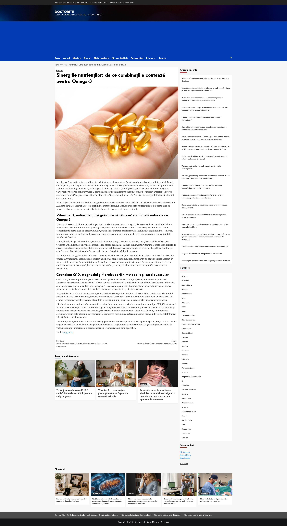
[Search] (231, 58)
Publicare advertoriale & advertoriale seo (71, 2)
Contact (162, 58)
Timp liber (186, 433)
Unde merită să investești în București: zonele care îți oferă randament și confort (204, 157)
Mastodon (184, 463)
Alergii (66, 58)
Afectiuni (77, 58)
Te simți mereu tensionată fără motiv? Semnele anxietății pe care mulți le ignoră (74, 393)
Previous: (81, 344)
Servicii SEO (60, 515)
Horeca (185, 372)
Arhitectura (187, 293)
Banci (184, 311)
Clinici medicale (188, 320)
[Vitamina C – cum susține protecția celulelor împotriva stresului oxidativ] (116, 373)
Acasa (57, 58)
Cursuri (185, 342)
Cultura (185, 337)
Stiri (183, 424)
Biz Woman (185, 452)
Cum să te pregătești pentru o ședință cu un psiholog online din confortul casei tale (204, 128)
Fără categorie (188, 368)
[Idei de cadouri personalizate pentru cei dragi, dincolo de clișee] (72, 484)
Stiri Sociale (185, 458)
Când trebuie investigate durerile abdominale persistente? (201, 118)
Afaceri (185, 276)
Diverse (149, 58)
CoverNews (152, 522)
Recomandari (137, 58)
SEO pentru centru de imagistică (198, 515)
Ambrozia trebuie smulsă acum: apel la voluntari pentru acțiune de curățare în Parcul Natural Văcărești (206, 138)
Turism (185, 438)
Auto (184, 307)
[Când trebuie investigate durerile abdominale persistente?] (215, 484)
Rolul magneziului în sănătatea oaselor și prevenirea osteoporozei (204, 206)
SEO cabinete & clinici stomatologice (102, 515)
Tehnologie (186, 429)
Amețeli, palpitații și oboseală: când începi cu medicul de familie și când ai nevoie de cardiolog (206, 177)
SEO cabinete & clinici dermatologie (136, 515)
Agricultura (187, 285)
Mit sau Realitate (120, 58)
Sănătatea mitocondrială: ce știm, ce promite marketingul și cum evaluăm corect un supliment (206, 89)
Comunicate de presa (191, 324)
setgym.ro (68, 332)
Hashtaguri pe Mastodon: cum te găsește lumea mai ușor (206, 260)
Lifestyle (185, 385)
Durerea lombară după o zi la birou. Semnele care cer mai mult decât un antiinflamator (205, 108)
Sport (184, 416)
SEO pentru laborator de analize (167, 515)
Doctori (87, 58)
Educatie (185, 359)
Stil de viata (187, 420)
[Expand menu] (154, 58)
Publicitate (186, 398)
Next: (157, 342)
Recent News (185, 455)
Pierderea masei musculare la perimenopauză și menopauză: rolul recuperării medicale (202, 99)
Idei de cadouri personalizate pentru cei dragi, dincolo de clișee (205, 79)
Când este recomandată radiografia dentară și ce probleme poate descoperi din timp (203, 196)
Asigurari (186, 302)
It (182, 381)
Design (185, 346)
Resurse (185, 407)
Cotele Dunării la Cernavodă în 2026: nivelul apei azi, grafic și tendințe (204, 215)
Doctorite (64, 11)
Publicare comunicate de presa (122, 2)
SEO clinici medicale (76, 515)
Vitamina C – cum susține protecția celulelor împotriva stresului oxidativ (113, 393)
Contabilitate (187, 333)
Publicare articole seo (98, 2)
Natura (185, 394)
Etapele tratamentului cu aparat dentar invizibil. (202, 253)
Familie (185, 363)
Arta (183, 298)
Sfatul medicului (101, 58)
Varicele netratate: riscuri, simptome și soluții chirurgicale (201, 167)
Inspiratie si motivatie (191, 376)
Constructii (186, 328)
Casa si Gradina (188, 315)
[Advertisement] (143, 38)
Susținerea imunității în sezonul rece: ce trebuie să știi (205, 246)
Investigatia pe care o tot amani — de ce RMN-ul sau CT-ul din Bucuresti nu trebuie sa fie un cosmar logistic (206, 147)
